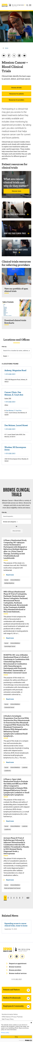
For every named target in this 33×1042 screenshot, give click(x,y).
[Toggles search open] (27, 5)
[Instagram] (22, 956)
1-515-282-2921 (9, 374)
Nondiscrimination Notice (10, 1014)
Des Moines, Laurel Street (16, 425)
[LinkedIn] (16, 956)
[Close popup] (31, 1022)
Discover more (16, 191)
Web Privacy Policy (8, 1019)
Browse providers (15, 970)
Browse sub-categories (9, 521)
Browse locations (15, 967)
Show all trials (17, 531)
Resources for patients (16, 94)
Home (6, 48)
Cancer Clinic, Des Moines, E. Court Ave (13, 393)
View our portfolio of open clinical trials (16, 289)
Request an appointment (17, 963)
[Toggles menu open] (30, 5)
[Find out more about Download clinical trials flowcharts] (16, 308)
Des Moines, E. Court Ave (13, 410)
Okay (16, 1037)
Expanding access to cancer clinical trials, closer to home (15, 924)
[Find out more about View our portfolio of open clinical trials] (16, 276)
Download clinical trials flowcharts (15, 321)
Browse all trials (16, 88)
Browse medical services (18, 973)
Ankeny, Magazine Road (15, 370)
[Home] (10, 5)
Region (5, 356)
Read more (10, 575)
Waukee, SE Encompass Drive (15, 448)
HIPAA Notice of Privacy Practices (12, 1017)
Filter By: (4, 512)
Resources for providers (16, 100)
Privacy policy (5, 1032)
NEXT (28, 898)
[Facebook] (11, 956)
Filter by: (4, 346)
